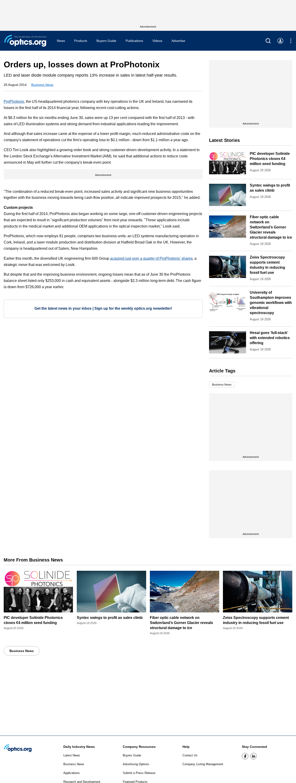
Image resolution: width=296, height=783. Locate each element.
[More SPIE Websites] (290, 40)
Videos (157, 41)
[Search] (268, 40)
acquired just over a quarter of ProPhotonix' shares (151, 258)
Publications (134, 41)
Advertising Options (136, 764)
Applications (71, 773)
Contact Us (189, 755)
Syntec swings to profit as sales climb (110, 618)
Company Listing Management (202, 764)
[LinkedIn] (253, 756)
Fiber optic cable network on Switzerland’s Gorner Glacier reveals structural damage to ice (271, 227)
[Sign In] (280, 40)
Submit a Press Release (139, 773)
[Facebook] (245, 756)
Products (80, 41)
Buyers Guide (106, 41)
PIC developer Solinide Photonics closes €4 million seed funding (270, 159)
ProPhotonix (14, 101)
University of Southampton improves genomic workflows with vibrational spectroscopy (271, 302)
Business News (42, 85)
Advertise (178, 41)
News (61, 41)
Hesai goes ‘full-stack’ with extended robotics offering (270, 338)
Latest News (71, 755)
